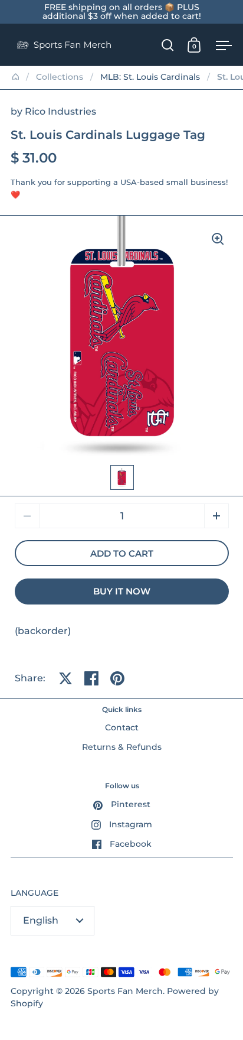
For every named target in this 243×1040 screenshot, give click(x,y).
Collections (59, 77)
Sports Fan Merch (125, 991)
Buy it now (121, 591)
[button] (216, 515)
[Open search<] (168, 44)
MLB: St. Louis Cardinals (150, 77)
